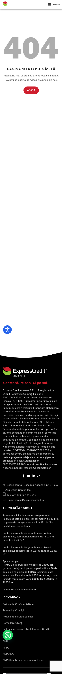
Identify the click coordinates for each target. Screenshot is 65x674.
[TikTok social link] (38, 476)
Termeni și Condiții (13, 610)
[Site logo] (15, 4)
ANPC (6, 647)
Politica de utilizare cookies (18, 616)
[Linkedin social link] (33, 476)
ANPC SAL (9, 653)
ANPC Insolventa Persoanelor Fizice (23, 660)
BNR (5, 641)
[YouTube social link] (28, 476)
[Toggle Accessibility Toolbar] (7, 329)
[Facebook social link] (23, 476)
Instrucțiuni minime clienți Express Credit (26, 629)
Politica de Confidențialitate (18, 604)
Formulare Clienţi (12, 622)
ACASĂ (31, 90)
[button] (8, 635)
